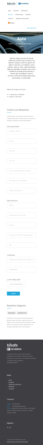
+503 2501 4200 (15, 404)
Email (8, 406)
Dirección (9, 408)
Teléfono (9, 404)
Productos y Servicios (15, 384)
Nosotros (11, 382)
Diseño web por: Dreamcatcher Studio (17, 442)
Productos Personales (23, 44)
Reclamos (11, 387)
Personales (11, 313)
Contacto (11, 389)
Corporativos (22, 313)
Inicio (11, 44)
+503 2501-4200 (31, 28)
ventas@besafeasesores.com (19, 406)
